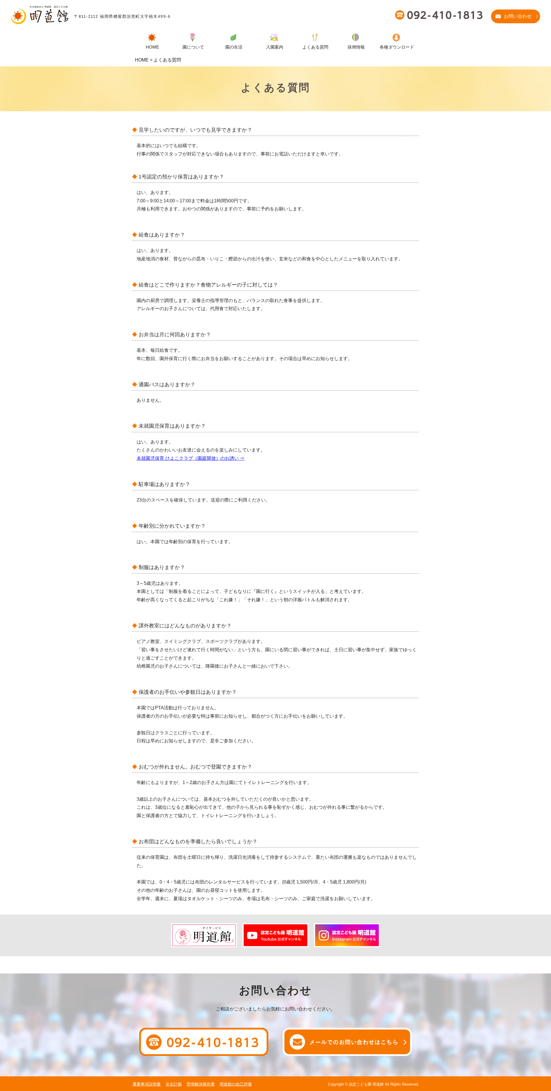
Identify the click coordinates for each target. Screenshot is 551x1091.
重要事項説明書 (147, 1084)
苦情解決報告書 (201, 1084)
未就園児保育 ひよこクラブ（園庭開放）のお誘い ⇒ (191, 458)
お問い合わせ (517, 16)
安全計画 (174, 1084)
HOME (142, 59)
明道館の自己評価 (236, 1084)
